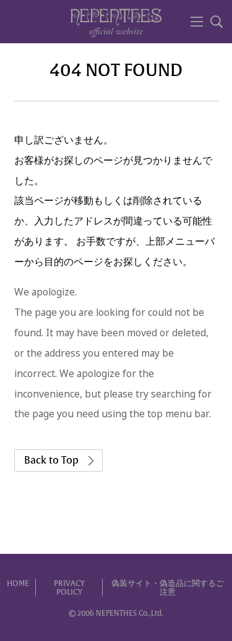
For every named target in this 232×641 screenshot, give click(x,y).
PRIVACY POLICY (69, 588)
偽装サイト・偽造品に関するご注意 (167, 588)
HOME (18, 583)
